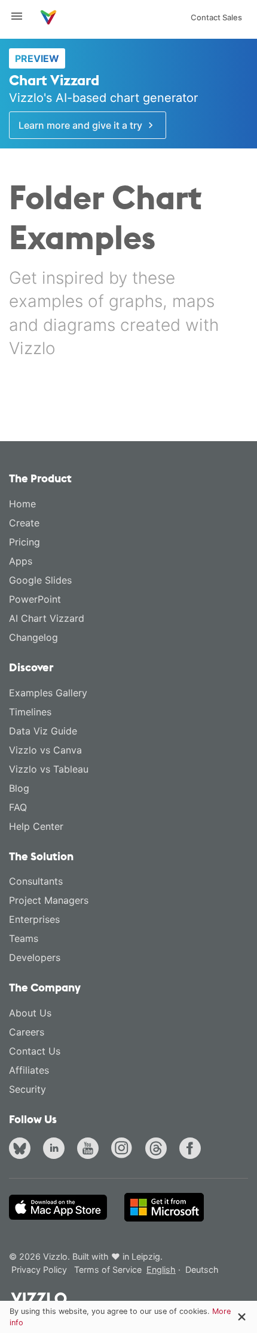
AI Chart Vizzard (46, 618)
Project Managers (48, 900)
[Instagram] (124, 1149)
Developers (34, 957)
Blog (19, 788)
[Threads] (158, 1149)
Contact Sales (216, 17)
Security (27, 1089)
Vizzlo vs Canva (45, 750)
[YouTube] (90, 1149)
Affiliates (29, 1070)
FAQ (18, 807)
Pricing (24, 542)
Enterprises (34, 919)
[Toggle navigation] (21, 16)
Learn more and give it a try (82, 125)
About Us (30, 1013)
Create (24, 523)
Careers (26, 1032)
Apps (20, 561)
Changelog (33, 637)
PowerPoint (35, 599)
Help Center (36, 826)
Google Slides (40, 580)
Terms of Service (108, 1269)
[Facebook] (192, 1149)
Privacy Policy (39, 1269)
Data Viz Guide (43, 731)
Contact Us (34, 1051)
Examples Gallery (48, 693)
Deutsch (202, 1269)
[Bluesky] (22, 1149)
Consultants (36, 881)
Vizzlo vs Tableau (48, 769)
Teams (23, 938)
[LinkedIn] (56, 1149)
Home (22, 504)
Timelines (30, 712)
